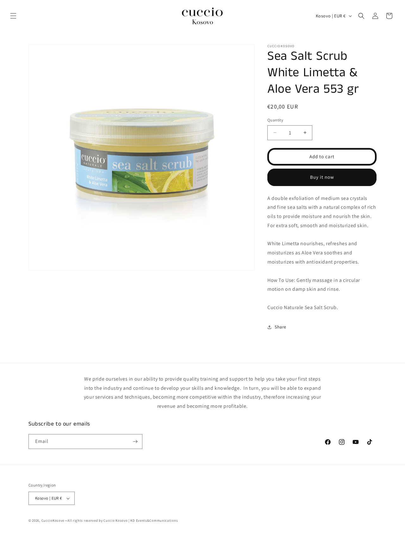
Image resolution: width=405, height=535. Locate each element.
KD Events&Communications (154, 520)
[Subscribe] (135, 441)
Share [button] (280, 327)
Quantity (275, 120)
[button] (13, 16)
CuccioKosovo (53, 520)
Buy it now (322, 177)
